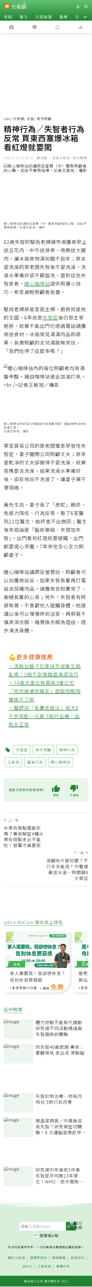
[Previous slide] (7, 958)
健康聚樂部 (38, 1258)
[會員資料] (78, 6)
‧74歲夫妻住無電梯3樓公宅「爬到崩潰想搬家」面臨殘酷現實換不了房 (45, 691)
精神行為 (67, 749)
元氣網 (18, 118)
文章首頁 (44, 1266)
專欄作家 (63, 1266)
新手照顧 (43, 749)
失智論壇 (43, 17)
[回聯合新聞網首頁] (7, 7)
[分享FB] (11, 27)
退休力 (27, 1266)
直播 (16, 964)
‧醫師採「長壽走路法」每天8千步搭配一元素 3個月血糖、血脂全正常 (44, 716)
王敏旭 (13, 762)
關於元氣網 (16, 1258)
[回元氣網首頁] (19, 6)
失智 (30, 118)
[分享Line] (34, 27)
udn (7, 118)
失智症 (50, 317)
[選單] (86, 6)
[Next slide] (85, 958)
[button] (85, 16)
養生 (24, 17)
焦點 (8, 17)
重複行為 (35, 762)
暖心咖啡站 (37, 283)
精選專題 (59, 1258)
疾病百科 (77, 1258)
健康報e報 (49, 1235)
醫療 (63, 17)
